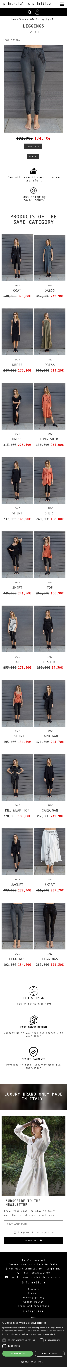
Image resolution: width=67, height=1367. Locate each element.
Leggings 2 (47, 19)
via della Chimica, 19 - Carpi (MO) (35, 1268)
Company (33, 1289)
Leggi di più (50, 1334)
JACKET (17, 885)
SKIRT (50, 885)
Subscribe (32, 1240)
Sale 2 (33, 19)
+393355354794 (40, 1272)
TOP (50, 587)
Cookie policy (33, 1301)
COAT (17, 290)
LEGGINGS (17, 959)
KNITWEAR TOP (17, 810)
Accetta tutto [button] (18, 1353)
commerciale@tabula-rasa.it (42, 1277)
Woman (22, 19)
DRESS (50, 290)
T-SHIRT (50, 662)
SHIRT (17, 513)
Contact (33, 1293)
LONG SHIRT (50, 439)
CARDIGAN (50, 736)
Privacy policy (43, 1232)
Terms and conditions (33, 1305)
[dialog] (33, 1342)
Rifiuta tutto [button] (49, 1353)
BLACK (32, 156)
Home (13, 19)
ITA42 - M (32, 146)
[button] (33, 1361)
